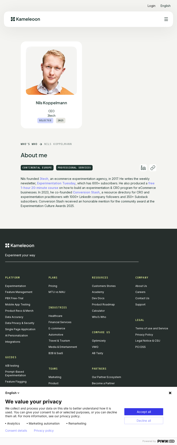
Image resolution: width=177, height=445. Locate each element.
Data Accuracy (14, 317)
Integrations (12, 341)
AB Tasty (97, 353)
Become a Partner (103, 383)
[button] (165, 4)
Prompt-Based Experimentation (15, 373)
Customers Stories (104, 286)
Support (140, 304)
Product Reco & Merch (19, 310)
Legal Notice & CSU (147, 340)
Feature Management (18, 292)
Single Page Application (20, 329)
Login (151, 6)
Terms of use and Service (151, 328)
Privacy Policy (144, 334)
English (11, 393)
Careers (140, 292)
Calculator (98, 310)
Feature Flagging (16, 381)
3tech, (44, 178)
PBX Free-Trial (14, 298)
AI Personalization (16, 335)
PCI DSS (140, 347)
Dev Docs (98, 298)
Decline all (144, 420)
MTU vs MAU (57, 292)
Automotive (56, 334)
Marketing (55, 377)
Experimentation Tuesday (56, 183)
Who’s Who (99, 317)
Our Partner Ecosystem (106, 377)
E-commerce (57, 328)
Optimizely (99, 340)
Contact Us (142, 298)
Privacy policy (44, 430)
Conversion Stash (86, 192)
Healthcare (55, 315)
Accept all (144, 412)
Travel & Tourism (59, 340)
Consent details (16, 430)
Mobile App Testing (17, 304)
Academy (98, 292)
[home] (25, 19)
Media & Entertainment (63, 347)
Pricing (53, 286)
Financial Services (60, 322)
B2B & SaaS (56, 353)
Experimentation (15, 286)
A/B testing (12, 365)
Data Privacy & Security (19, 323)
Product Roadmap (103, 304)
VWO (95, 347)
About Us (141, 286)
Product (53, 383)
